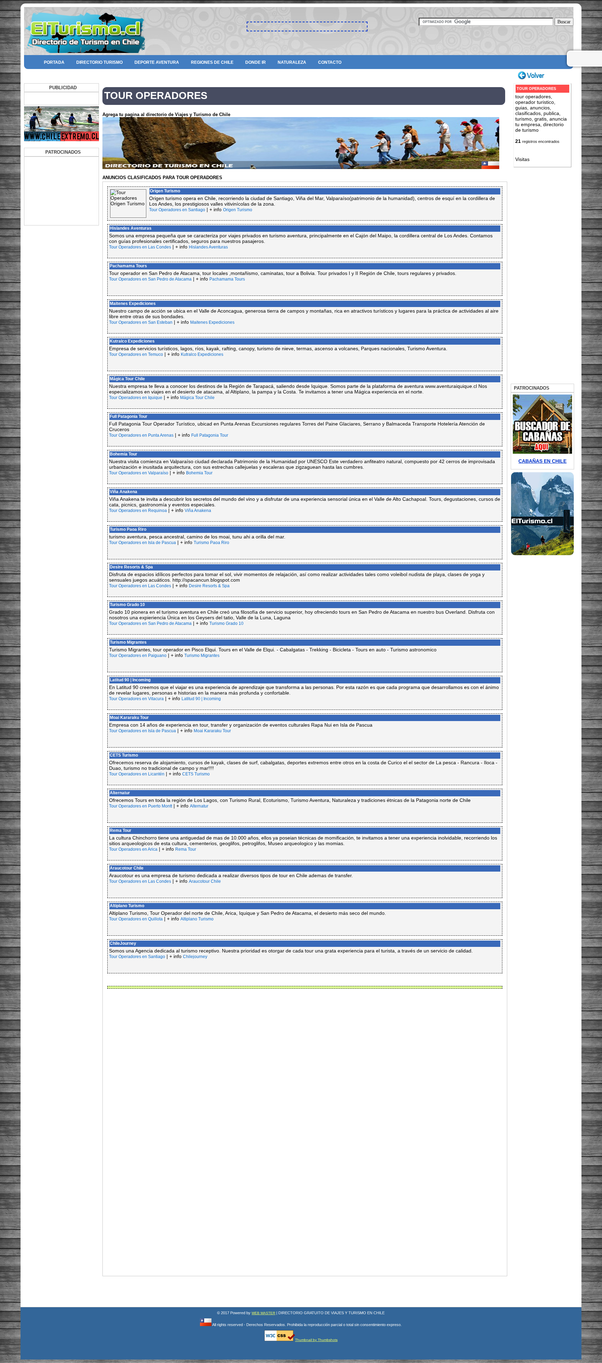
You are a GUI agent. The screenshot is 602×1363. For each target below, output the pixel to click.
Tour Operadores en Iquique (135, 397)
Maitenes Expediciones (133, 303)
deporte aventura (156, 62)
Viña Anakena (123, 491)
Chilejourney (195, 956)
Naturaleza (292, 62)
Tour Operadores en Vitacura (136, 698)
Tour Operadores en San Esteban (140, 322)
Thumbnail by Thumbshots (316, 1340)
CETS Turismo (124, 755)
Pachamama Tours (128, 265)
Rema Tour (120, 830)
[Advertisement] (61, 174)
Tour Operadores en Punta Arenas (141, 435)
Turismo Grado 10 (127, 604)
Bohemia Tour (123, 454)
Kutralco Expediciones (132, 341)
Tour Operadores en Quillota (136, 919)
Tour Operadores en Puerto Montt (140, 806)
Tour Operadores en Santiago (177, 209)
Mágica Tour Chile (127, 378)
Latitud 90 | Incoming (130, 679)
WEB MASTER (263, 1313)
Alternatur (120, 792)
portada (54, 62)
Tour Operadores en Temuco (136, 354)
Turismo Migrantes (128, 642)
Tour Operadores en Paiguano (138, 655)
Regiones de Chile (212, 62)
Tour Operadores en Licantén (136, 774)
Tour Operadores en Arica (133, 849)
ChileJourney (123, 943)
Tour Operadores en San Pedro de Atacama (150, 279)
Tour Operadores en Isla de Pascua (142, 542)
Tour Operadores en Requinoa (138, 510)
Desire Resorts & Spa (131, 567)
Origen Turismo (165, 191)
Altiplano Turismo (127, 905)
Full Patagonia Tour (128, 416)
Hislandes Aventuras (131, 228)
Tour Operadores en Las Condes (140, 247)
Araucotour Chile (127, 868)
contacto (329, 62)
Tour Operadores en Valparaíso (138, 472)
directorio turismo (99, 62)
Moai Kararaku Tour (129, 717)
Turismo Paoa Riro (128, 529)
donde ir (255, 62)
